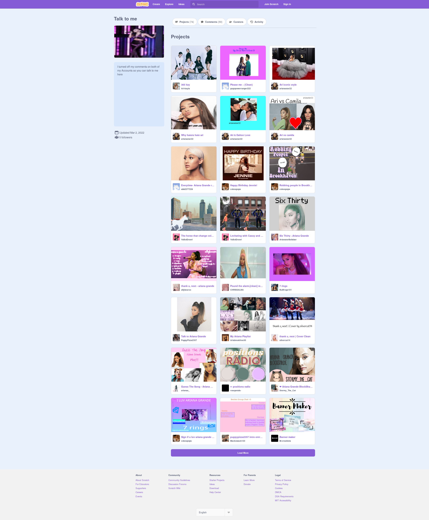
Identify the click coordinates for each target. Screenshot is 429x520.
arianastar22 (286, 88)
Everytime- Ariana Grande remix (197, 185)
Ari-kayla (185, 88)
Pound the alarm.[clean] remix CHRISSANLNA (247, 286)
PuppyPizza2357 (189, 340)
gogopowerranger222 (240, 88)
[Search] (193, 4)
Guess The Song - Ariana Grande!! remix (197, 386)
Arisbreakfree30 (238, 340)
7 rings (283, 286)
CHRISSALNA (237, 289)
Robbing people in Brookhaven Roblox (296, 185)
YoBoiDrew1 (187, 239)
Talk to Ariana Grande (193, 336)
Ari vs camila (287, 135)
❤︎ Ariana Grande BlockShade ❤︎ (296, 386)
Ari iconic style (288, 84)
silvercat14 (285, 340)
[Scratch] (142, 4)
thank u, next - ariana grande (197, 286)
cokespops (235, 189)
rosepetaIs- (235, 390)
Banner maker (287, 437)
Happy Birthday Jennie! (243, 185)
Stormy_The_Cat (288, 390)
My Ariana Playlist (240, 336)
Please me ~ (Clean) (241, 84)
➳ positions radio (240, 386)
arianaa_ (185, 390)
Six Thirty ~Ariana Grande (294, 235)
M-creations (285, 440)
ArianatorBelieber (288, 239)
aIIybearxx (186, 289)
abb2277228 (187, 189)
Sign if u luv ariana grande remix (197, 437)
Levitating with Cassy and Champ (247, 235)
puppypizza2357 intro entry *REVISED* (247, 437)
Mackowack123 (237, 440)
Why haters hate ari (192, 135)
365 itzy (185, 84)
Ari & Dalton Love (240, 135)
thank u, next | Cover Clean (295, 336)
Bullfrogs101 (286, 289)
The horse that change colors (197, 235)
